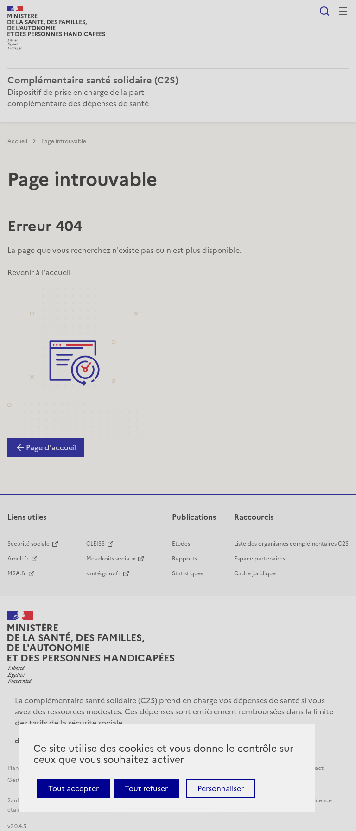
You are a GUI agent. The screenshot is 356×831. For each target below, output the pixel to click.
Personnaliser (220, 788)
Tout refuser (146, 788)
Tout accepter (73, 788)
